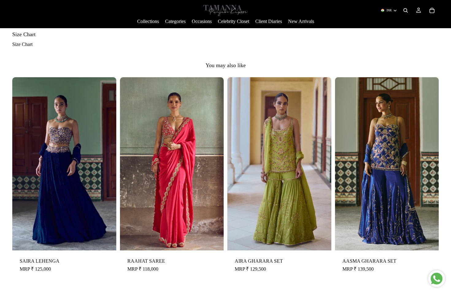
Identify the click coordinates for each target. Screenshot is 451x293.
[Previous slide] (21, 163)
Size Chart (22, 44)
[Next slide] (107, 163)
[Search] (405, 10)
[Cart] (432, 10)
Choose (219, 240)
